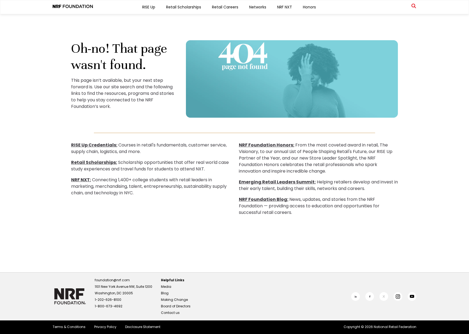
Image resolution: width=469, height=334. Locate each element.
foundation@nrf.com (112, 280)
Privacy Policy (105, 326)
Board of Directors (176, 306)
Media (166, 286)
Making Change (174, 299)
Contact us (170, 312)
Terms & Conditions (69, 326)
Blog (165, 293)
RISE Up (148, 7)
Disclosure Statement (142, 326)
